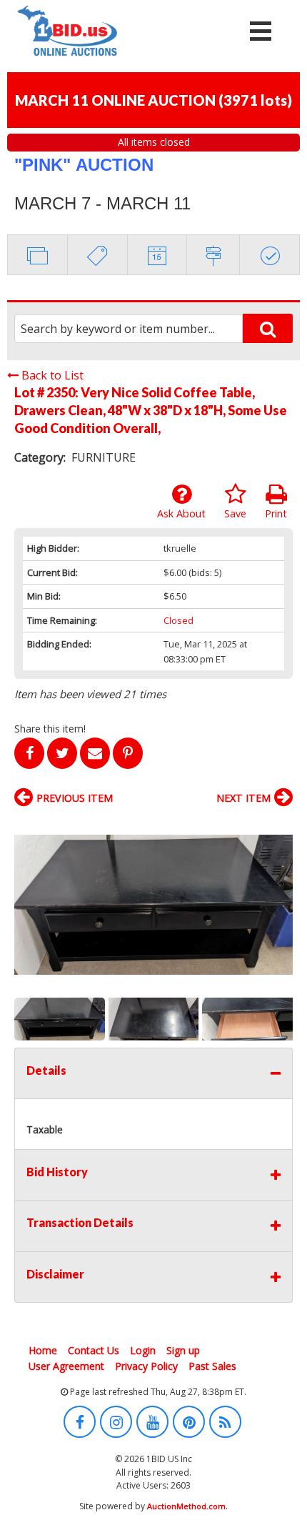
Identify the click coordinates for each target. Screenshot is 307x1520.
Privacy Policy (146, 1366)
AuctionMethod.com (186, 1506)
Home (43, 1350)
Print (276, 513)
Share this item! (50, 728)
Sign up (183, 1350)
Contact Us (93, 1350)
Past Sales (212, 1366)
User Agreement (66, 1366)
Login (143, 1350)
